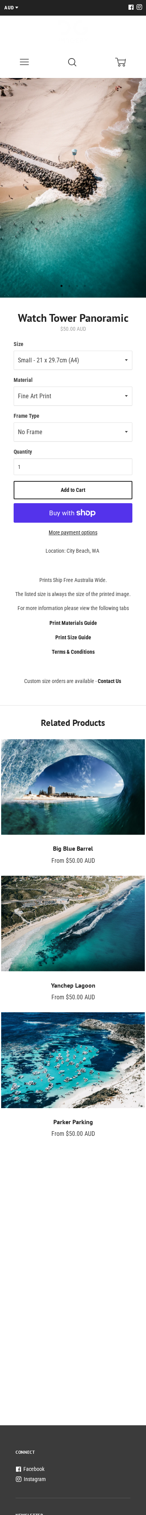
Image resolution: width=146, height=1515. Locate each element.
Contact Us (109, 681)
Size (18, 344)
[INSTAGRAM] (138, 7)
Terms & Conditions (73, 652)
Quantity (23, 452)
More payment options (73, 532)
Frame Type (26, 416)
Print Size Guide (73, 637)
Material (23, 380)
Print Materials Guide (73, 623)
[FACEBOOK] (131, 7)
